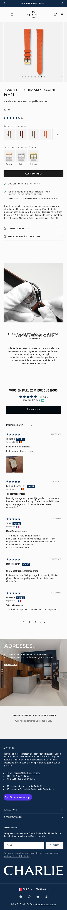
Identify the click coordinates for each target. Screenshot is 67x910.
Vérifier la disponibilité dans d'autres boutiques (33, 199)
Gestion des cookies (46, 904)
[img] (13, 434)
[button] (11, 118)
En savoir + (10, 664)
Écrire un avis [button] (33, 409)
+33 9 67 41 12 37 (20, 776)
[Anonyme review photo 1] (14, 464)
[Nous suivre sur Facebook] (20, 896)
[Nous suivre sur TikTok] (46, 896)
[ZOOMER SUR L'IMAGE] (62, 76)
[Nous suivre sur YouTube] (37, 896)
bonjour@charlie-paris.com (27, 773)
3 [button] (35, 622)
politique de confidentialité (16, 856)
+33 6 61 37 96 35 (26, 779)
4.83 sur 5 (43, 397)
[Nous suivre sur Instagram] (29, 896)
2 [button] (29, 622)
